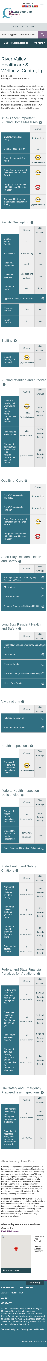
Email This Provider (10, 1231)
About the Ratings (12, 1293)
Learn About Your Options (17, 1287)
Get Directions (13, 1270)
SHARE (41, 43)
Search (42, 34)
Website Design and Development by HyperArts (23, 1329)
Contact (6, 1303)
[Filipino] (29, 6)
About (5, 1298)
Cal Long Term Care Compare (18, 13)
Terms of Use (26, 1341)
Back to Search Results (16, 43)
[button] (41, 4)
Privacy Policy (40, 1341)
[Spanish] (33, 6)
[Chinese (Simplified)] (23, 6)
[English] (26, 6)
